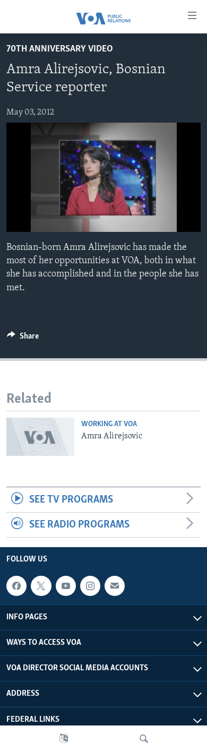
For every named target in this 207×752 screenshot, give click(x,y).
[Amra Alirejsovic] (40, 437)
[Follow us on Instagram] (90, 586)
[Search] (144, 738)
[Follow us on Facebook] (16, 586)
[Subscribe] (115, 586)
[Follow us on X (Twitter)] (41, 586)
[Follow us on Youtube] (66, 586)
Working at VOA (109, 424)
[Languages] (63, 738)
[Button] (23, 339)
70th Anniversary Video (59, 49)
